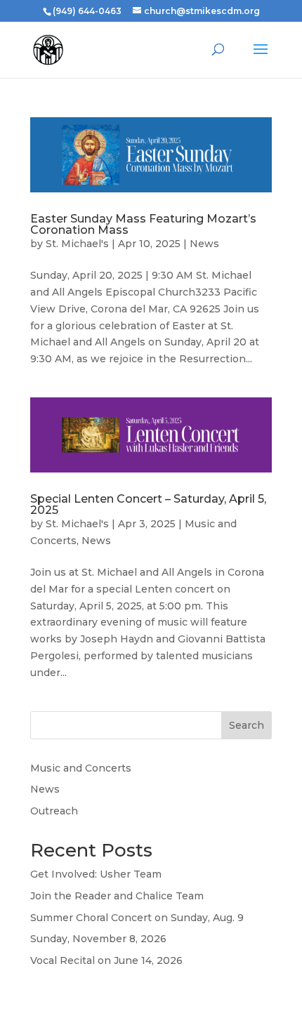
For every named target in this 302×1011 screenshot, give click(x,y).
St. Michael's (77, 243)
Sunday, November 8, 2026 (98, 938)
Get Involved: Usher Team (96, 874)
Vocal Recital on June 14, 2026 (106, 960)
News (204, 243)
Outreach (54, 811)
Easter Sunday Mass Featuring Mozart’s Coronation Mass (143, 224)
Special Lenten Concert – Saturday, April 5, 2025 (148, 504)
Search (246, 725)
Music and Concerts (80, 768)
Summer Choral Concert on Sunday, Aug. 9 (137, 917)
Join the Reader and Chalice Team (117, 896)
